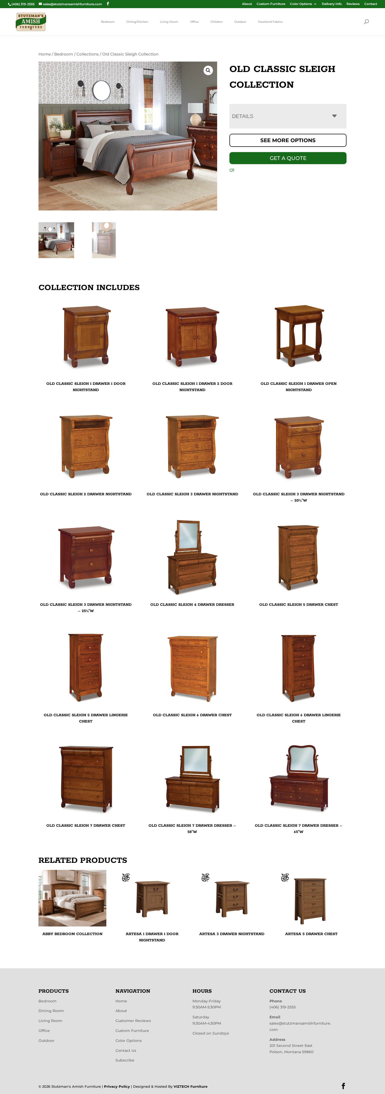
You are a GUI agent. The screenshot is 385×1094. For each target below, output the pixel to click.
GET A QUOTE (288, 158)
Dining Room (51, 1010)
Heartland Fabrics (270, 22)
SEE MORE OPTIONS (288, 140)
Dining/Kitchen (137, 22)
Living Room (169, 22)
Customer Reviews (133, 1020)
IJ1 (231, 170)
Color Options (301, 4)
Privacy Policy (117, 1086)
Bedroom (108, 22)
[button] (208, 70)
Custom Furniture (271, 4)
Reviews (353, 4)
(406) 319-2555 (283, 1007)
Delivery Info (332, 4)
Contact (370, 4)
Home (44, 54)
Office (194, 22)
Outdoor (240, 22)
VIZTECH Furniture (190, 1086)
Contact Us (126, 1050)
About (247, 4)
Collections (87, 54)
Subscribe (125, 1060)
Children (217, 22)
